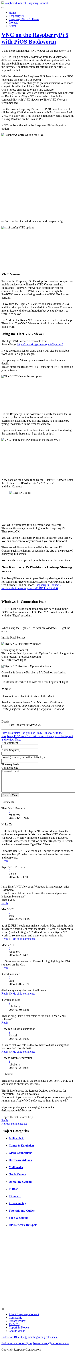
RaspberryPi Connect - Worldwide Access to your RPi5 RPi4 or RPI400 (31, 586)
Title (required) (10, 764)
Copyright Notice (19, 1327)
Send (5, 795)
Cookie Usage (17, 1330)
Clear (14, 795)
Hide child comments (22, 938)
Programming (17, 1203)
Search (13, 25)
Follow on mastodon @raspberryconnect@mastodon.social (35, 1343)
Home (12, 12)
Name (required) (10, 750)
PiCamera (15, 1196)
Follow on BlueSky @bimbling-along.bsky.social (29, 1337)
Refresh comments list (14, 1123)
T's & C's (14, 1324)
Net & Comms (17, 1174)
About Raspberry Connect (24, 1314)
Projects (13, 22)
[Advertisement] (37, 1268)
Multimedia (16, 1167)
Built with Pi (16, 1138)
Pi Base (13, 1188)
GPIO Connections (20, 1152)
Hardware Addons (20, 1160)
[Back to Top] (2, 1309)
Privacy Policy (17, 1320)
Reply (4, 860)
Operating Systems (20, 1181)
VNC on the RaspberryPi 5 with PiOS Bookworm (34, 38)
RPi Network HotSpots (23, 1224)
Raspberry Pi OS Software (24, 19)
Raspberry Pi (16, 15)
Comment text (9, 767)
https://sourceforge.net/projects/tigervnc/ (40, 344)
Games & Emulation (21, 1145)
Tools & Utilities (18, 1217)
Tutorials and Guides (22, 1210)
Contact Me (15, 1317)
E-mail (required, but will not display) (23, 757)
